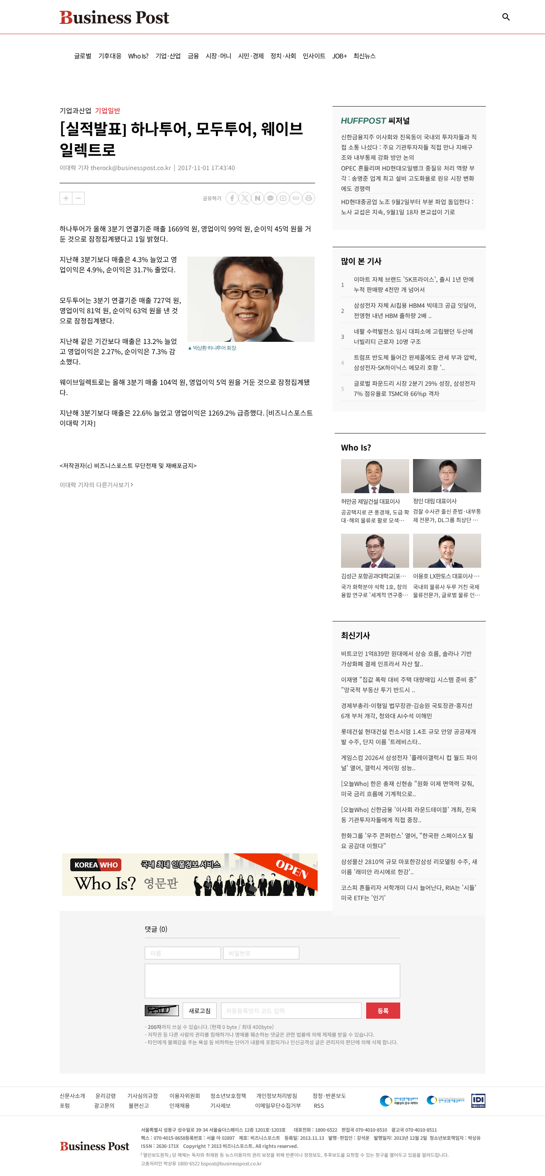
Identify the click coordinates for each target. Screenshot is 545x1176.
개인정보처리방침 (284, 1096)
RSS (319, 1105)
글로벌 (83, 55)
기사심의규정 (148, 1096)
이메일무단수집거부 (280, 1105)
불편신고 (145, 1105)
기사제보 (228, 1105)
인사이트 (314, 55)
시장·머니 (218, 55)
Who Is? (138, 55)
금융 (193, 55)
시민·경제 (251, 55)
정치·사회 (283, 55)
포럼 (72, 1105)
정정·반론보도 (329, 1096)
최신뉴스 (364, 55)
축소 (78, 198)
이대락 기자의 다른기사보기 (94, 484)
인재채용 (185, 1105)
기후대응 (110, 55)
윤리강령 (111, 1096)
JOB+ (339, 55)
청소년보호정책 (233, 1096)
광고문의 (107, 1105)
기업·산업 (168, 55)
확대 (66, 198)
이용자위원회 (189, 1096)
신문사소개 (77, 1096)
